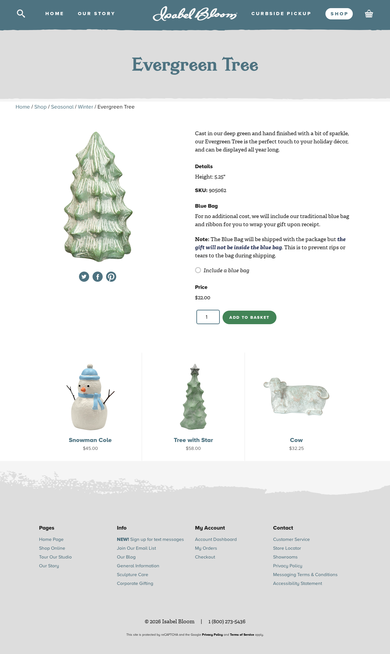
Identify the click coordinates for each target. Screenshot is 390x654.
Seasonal (62, 107)
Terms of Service (242, 635)
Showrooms (285, 557)
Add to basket (249, 317)
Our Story (49, 566)
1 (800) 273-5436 (227, 621)
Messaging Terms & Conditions (305, 574)
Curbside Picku (281, 13)
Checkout (205, 557)
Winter (85, 107)
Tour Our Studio (55, 557)
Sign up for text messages (150, 539)
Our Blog (126, 557)
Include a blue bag (226, 270)
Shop (40, 107)
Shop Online (52, 548)
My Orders (206, 548)
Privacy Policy (287, 566)
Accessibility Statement (297, 583)
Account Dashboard (216, 539)
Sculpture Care (132, 574)
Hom (54, 13)
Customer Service (291, 539)
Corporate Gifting (135, 583)
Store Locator (287, 548)
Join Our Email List (136, 548)
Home (23, 107)
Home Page (51, 539)
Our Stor (96, 13)
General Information (138, 566)
